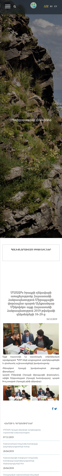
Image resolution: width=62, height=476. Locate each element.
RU (51, 6)
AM (46, 6)
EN (55, 6)
